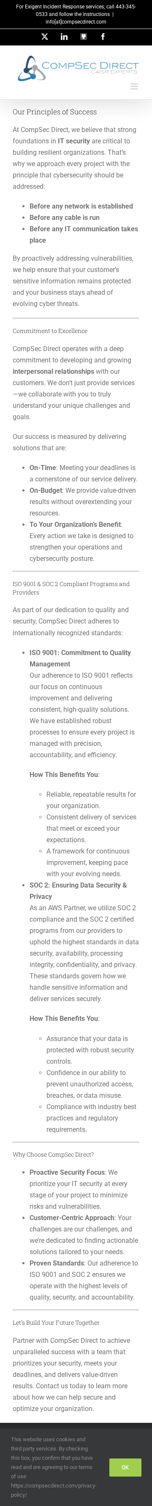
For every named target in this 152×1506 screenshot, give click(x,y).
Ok (125, 1467)
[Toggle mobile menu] (134, 86)
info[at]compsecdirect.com (76, 22)
